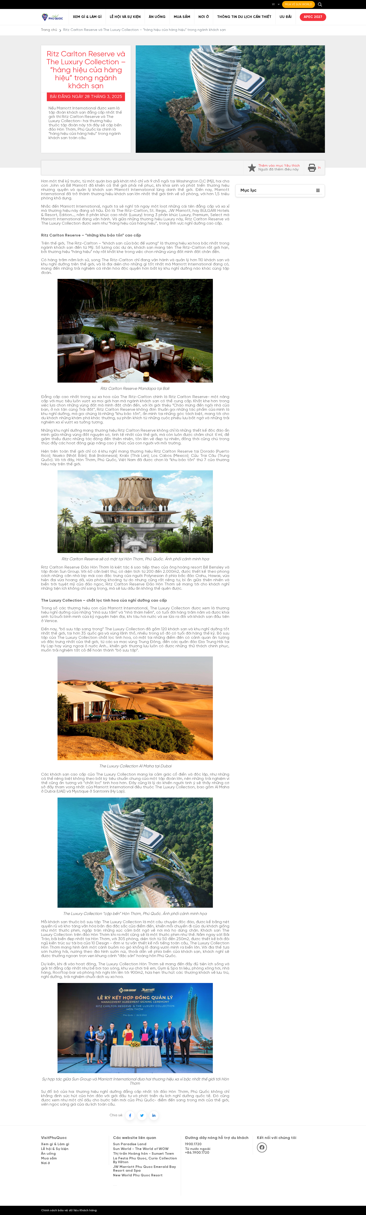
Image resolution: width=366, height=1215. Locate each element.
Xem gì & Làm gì (87, 17)
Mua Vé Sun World (298, 4)
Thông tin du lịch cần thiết (244, 17)
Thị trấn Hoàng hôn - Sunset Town (143, 1154)
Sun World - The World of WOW (141, 1149)
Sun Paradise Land (129, 1144)
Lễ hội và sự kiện (125, 17)
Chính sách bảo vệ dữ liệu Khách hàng (69, 1210)
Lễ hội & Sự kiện (54, 1149)
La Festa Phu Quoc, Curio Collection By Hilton (145, 1160)
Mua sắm (182, 17)
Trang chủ (49, 30)
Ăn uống (157, 17)
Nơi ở (203, 17)
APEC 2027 (313, 17)
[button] (318, 190)
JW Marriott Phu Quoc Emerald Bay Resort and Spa (144, 1169)
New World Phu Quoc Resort (138, 1175)
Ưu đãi (286, 17)
